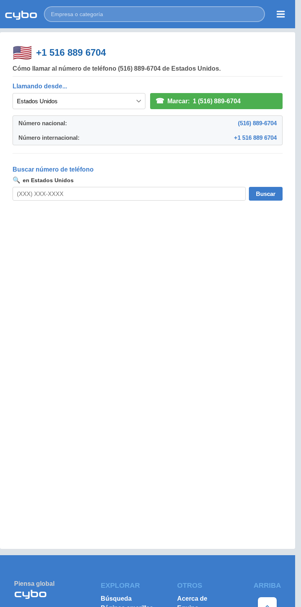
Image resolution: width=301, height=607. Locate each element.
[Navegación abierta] (280, 14)
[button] (154, 14)
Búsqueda (116, 598)
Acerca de (192, 598)
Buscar (266, 193)
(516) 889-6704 (257, 123)
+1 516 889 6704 (71, 52)
